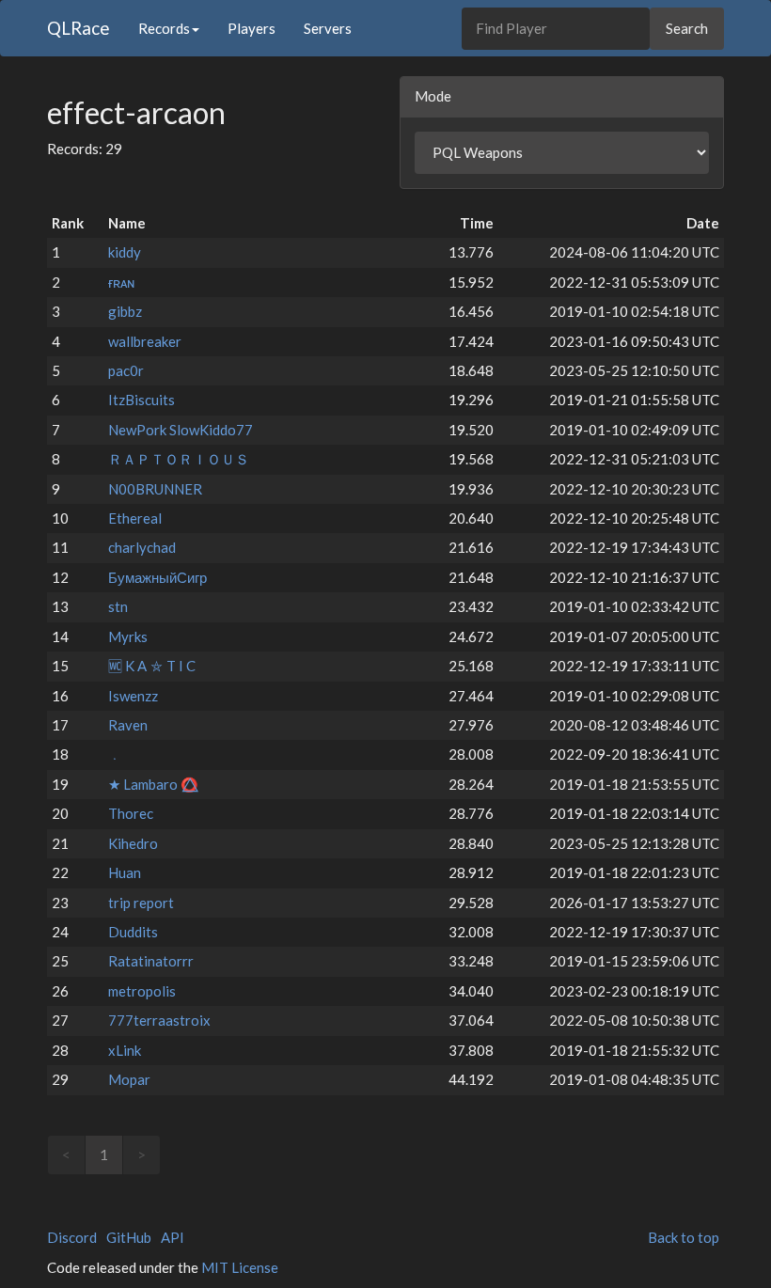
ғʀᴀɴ (121, 282)
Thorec (130, 813)
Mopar (129, 1079)
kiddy (124, 251)
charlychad (142, 547)
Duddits (133, 931)
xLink (124, 1050)
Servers (328, 28)
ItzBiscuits (141, 399)
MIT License (239, 1267)
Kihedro (133, 843)
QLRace (78, 28)
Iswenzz (133, 695)
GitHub (128, 1237)
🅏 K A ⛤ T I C (152, 665)
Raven (128, 724)
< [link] (66, 1154)
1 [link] (104, 1154)
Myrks (128, 636)
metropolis (142, 990)
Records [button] (164, 28)
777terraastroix (159, 1020)
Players (251, 28)
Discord (72, 1237)
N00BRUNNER (155, 488)
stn (118, 606)
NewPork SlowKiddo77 (180, 429)
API (172, 1237)
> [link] (141, 1154)
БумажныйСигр (157, 577)
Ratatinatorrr (151, 960)
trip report (141, 902)
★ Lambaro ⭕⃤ (153, 784)
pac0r (126, 370)
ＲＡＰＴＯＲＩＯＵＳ (178, 458)
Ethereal (135, 518)
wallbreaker (144, 341)
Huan (124, 872)
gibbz (125, 311)
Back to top (683, 1237)
